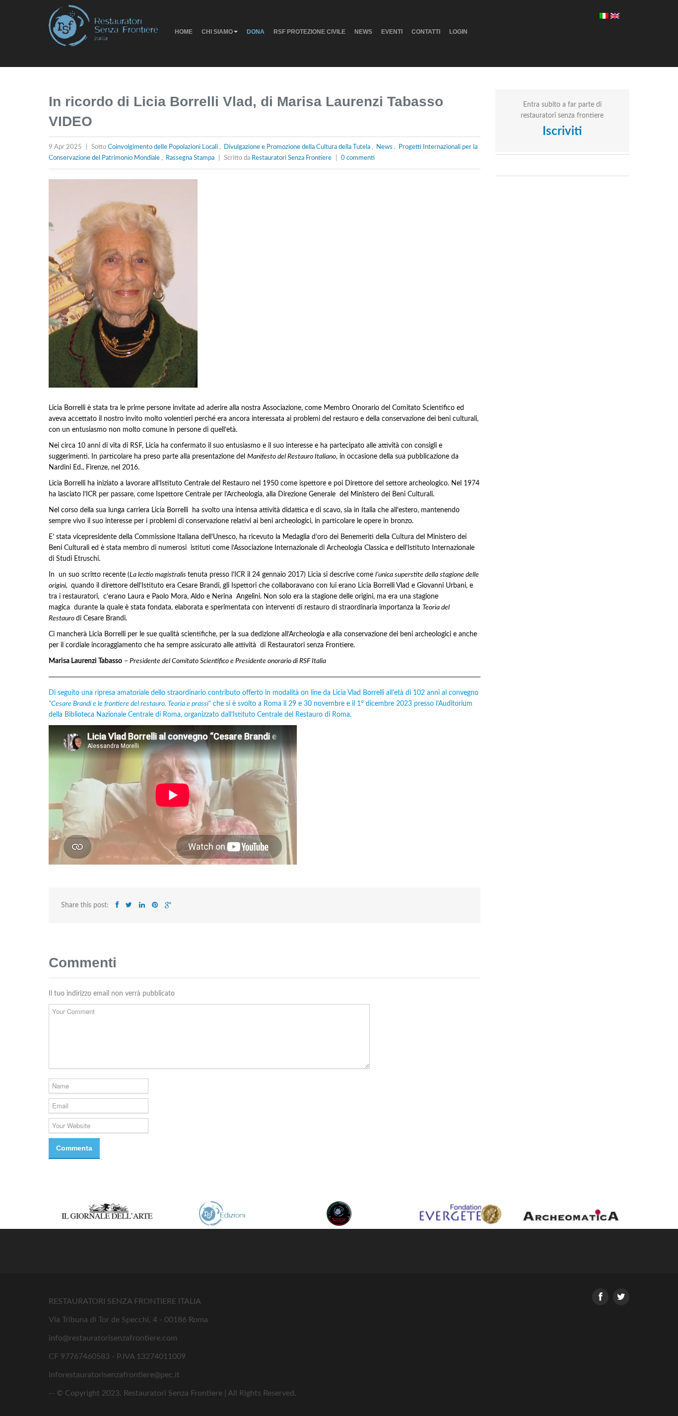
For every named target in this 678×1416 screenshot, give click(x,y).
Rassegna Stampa (190, 158)
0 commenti (358, 158)
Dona (256, 31)
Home (184, 31)
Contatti (425, 31)
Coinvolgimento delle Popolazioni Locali (163, 147)
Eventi (392, 31)
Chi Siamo (217, 31)
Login (458, 31)
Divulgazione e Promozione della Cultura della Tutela (297, 147)
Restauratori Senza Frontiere (292, 158)
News (363, 31)
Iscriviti (562, 131)
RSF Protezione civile (309, 31)
